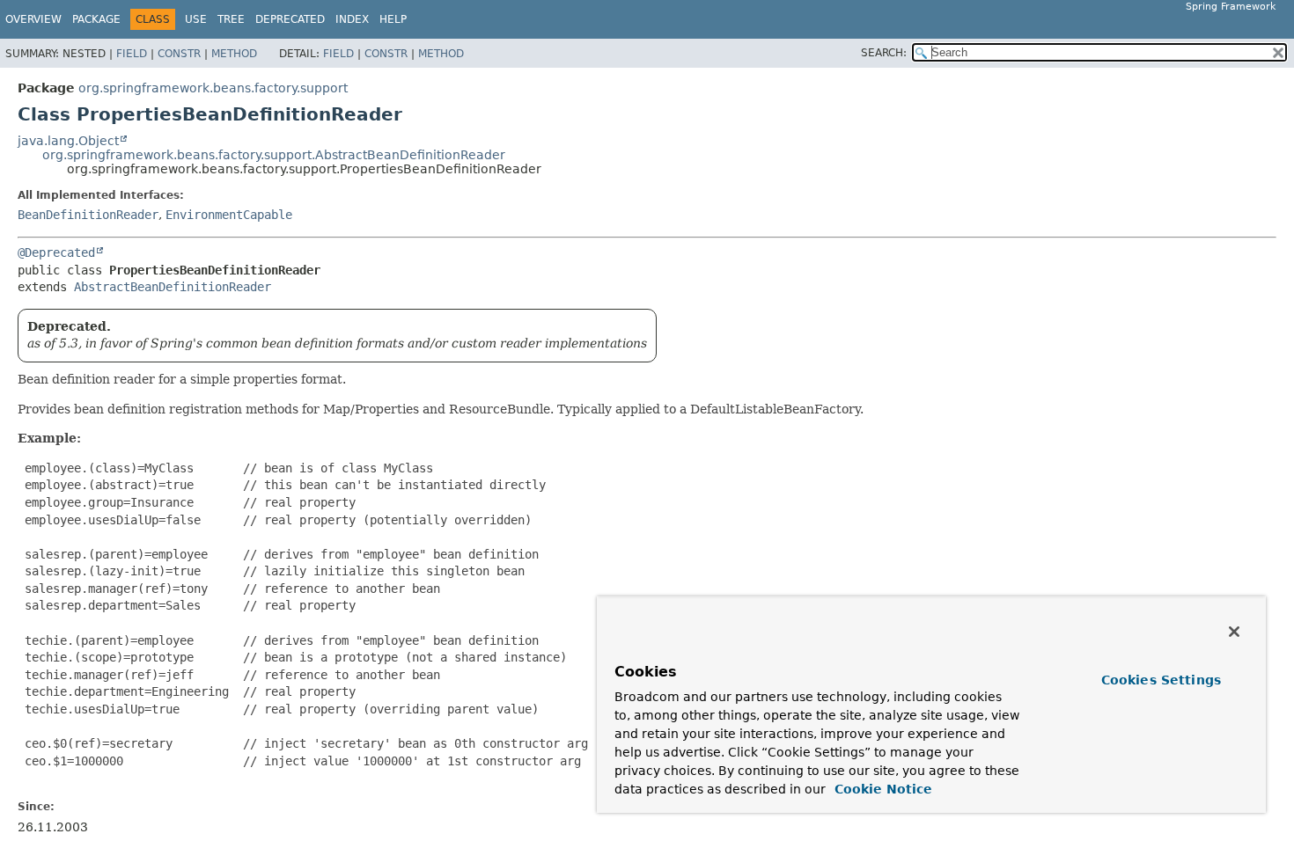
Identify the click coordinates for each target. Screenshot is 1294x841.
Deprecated (290, 19)
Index (352, 19)
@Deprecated (56, 252)
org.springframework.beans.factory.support (213, 88)
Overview (33, 19)
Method (234, 54)
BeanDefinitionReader (88, 215)
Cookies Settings (1161, 680)
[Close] (1234, 631)
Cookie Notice (881, 789)
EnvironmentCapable (228, 215)
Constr (179, 54)
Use (196, 19)
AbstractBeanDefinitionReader (172, 287)
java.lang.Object (68, 141)
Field (131, 54)
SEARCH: (884, 53)
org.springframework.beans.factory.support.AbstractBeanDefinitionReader (273, 155)
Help (393, 19)
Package (96, 19)
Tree (231, 19)
